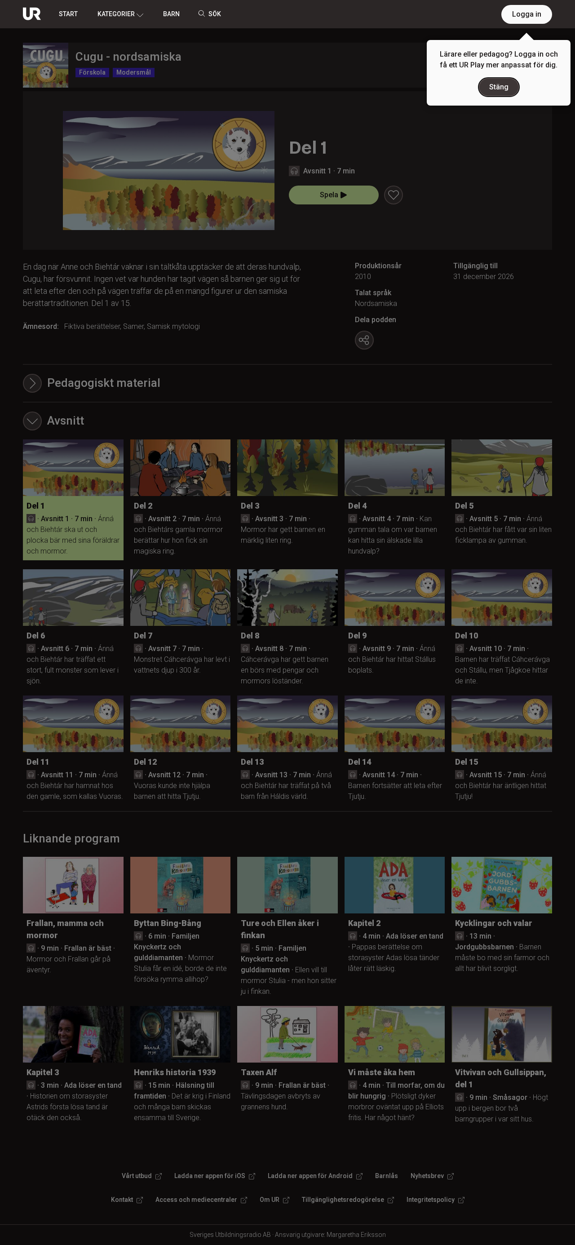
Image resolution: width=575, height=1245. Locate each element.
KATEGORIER (116, 14)
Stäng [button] (499, 87)
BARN (171, 14)
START (68, 14)
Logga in (526, 14)
